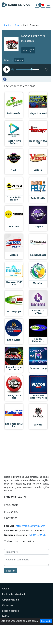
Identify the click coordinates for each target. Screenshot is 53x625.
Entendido (46, 621)
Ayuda (5, 588)
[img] (48, 5)
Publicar (10, 570)
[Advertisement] (26, 16)
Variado (19, 60)
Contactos (7, 605)
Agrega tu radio (10, 599)
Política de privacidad (13, 594)
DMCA (5, 616)
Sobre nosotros (10, 610)
